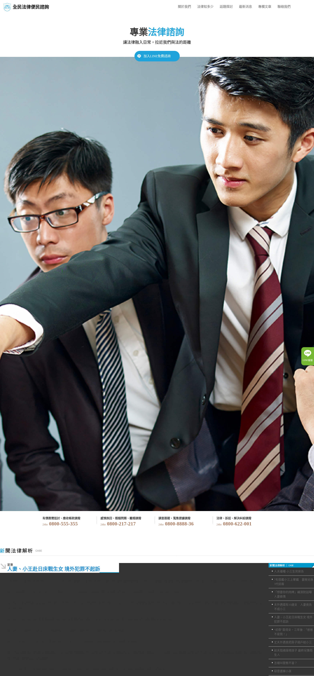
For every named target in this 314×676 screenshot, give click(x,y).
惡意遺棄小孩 (282, 671)
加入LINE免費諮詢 (157, 56)
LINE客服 (308, 360)
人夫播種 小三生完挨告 (289, 571)
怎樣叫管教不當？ (285, 663)
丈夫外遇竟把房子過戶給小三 (293, 642)
